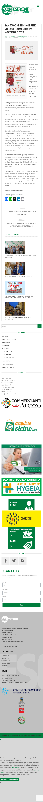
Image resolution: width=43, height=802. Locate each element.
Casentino (5, 656)
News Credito (6, 355)
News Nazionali (7, 364)
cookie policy (15, 767)
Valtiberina (6, 661)
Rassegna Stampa (8, 367)
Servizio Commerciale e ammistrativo (15, 683)
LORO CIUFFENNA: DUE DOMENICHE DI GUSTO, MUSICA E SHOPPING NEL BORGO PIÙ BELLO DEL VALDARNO (19, 297)
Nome (4, 582)
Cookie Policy (13, 780)
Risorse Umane (7, 678)
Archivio (5, 337)
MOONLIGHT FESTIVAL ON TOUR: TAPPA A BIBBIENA (18, 277)
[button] (38, 6)
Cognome (5, 589)
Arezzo (4, 666)
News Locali (22, 36)
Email (4, 596)
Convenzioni (6, 343)
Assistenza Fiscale (8, 680)
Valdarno (5, 658)
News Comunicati (11, 36)
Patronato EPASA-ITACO (10, 675)
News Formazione (8, 358)
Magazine (5, 349)
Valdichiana (6, 663)
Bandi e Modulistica (9, 340)
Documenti (5, 346)
